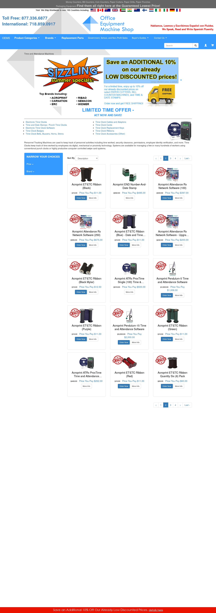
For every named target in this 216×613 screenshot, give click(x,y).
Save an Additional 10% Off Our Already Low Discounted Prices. (101, 610)
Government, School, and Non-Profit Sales (108, 37)
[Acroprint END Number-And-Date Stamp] (129, 174)
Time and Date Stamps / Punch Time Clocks (46, 124)
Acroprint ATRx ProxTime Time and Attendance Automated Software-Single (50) (86, 378)
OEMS (6, 38)
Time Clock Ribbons (105, 130)
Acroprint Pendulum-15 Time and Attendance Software (129, 327)
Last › (187, 158)
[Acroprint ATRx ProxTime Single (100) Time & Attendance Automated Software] (129, 268)
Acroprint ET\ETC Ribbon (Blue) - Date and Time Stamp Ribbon (129, 234)
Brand (30, 171)
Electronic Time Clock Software (40, 127)
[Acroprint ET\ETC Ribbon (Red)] (129, 363)
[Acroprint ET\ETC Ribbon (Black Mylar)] (86, 268)
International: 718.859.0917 (28, 24)
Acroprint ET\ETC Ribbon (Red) (129, 374)
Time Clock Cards (104, 124)
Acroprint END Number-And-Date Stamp (129, 186)
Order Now (81, 198)
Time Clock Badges (35, 130)
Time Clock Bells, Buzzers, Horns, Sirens (45, 133)
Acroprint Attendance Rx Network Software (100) (172, 186)
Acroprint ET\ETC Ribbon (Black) (86, 186)
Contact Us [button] (159, 37)
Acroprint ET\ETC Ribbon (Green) (172, 327)
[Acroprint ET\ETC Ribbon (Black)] (86, 174)
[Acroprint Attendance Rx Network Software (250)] (86, 221)
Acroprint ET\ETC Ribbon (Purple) (86, 327)
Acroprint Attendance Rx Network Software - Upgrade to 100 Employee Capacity (172, 234)
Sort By (71, 157)
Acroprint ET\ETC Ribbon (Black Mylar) (86, 280)
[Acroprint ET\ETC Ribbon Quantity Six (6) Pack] (172, 363)
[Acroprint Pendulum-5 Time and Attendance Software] (172, 268)
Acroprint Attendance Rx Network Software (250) (86, 233)
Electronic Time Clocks (36, 121)
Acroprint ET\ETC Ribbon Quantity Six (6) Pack (172, 374)
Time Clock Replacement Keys (110, 127)
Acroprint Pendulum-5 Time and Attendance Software (172, 280)
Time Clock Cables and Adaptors (111, 121)
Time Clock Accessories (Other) (110, 133)
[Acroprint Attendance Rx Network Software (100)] (172, 174)
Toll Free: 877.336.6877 (24, 18)
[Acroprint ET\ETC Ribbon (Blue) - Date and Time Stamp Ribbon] (129, 221)
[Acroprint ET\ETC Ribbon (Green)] (172, 315)
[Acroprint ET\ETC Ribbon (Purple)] (86, 315)
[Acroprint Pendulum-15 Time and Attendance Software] (129, 315)
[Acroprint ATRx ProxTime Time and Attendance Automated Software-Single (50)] (86, 363)
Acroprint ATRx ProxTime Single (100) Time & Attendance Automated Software (129, 283)
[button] (27, 38)
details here (156, 610)
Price (29, 163)
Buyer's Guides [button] (139, 37)
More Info (93, 198)
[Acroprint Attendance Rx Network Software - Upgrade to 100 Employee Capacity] (172, 221)
